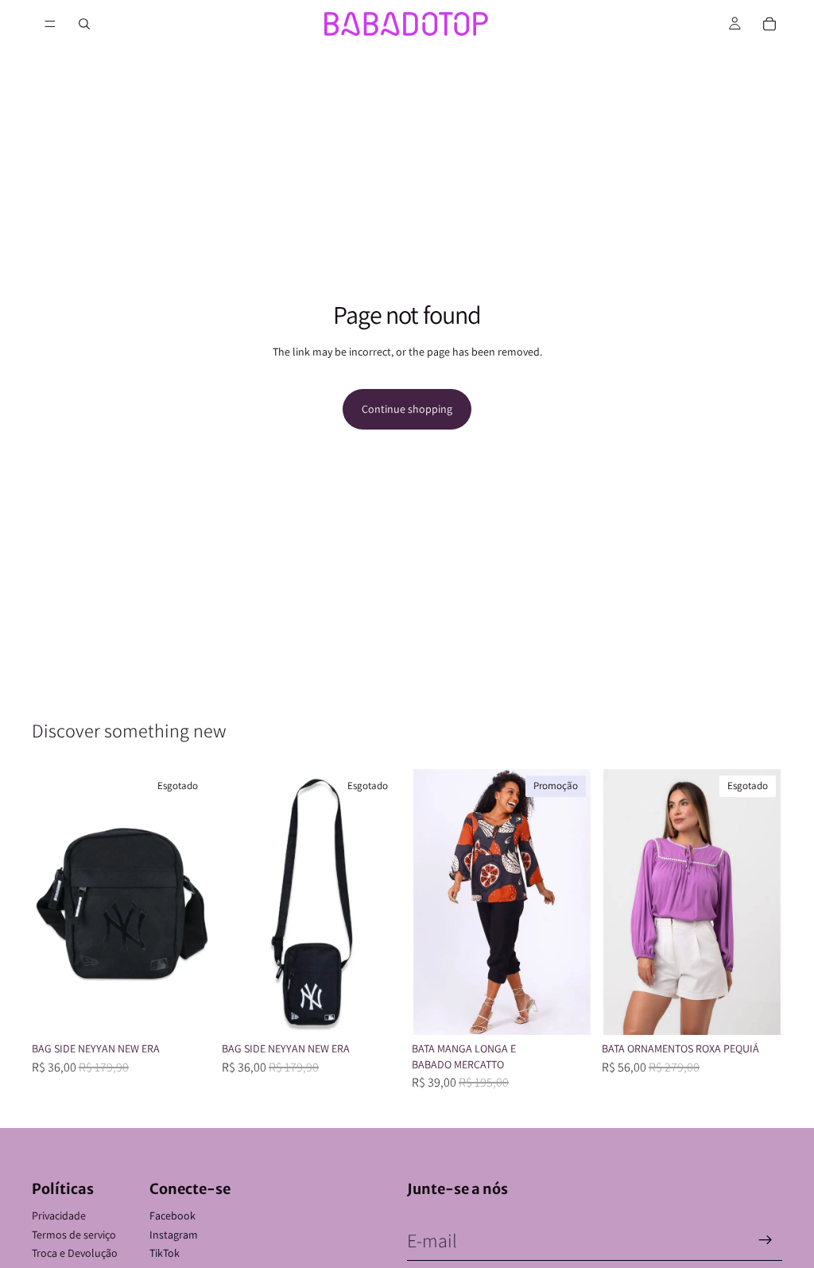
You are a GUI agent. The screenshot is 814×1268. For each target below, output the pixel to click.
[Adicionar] (567, 1010)
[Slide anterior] (49, 902)
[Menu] (50, 24)
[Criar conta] (765, 1240)
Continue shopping (407, 409)
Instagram (173, 1234)
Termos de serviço (74, 1234)
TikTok (164, 1253)
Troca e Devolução (75, 1253)
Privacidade (59, 1215)
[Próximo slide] (194, 902)
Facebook (172, 1215)
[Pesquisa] (84, 23)
